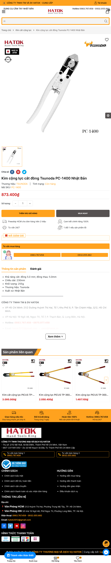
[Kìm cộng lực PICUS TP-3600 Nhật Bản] (55, 375)
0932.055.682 (84, 255)
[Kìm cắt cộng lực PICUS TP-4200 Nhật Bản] (19, 375)
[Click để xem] (55, 91)
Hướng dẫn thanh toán (70, 481)
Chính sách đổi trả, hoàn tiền (17, 481)
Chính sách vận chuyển (15, 486)
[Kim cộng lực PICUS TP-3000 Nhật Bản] (92, 375)
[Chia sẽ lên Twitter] (24, 172)
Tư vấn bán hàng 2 (71, 454)
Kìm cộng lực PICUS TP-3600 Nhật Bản (55, 394)
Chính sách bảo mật (13, 475)
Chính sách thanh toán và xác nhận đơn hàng (25, 491)
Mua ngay (83, 213)
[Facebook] (4, 525)
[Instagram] (23, 525)
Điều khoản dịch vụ (69, 491)
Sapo (102, 551)
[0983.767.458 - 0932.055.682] (91, 9)
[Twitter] (10, 525)
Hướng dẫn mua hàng (70, 475)
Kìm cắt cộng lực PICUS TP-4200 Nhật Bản (17, 394)
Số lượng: (6, 203)
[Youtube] (16, 525)
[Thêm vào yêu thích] (107, 39)
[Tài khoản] (100, 3)
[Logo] (55, 11)
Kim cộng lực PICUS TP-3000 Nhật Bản (92, 394)
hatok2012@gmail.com (19, 520)
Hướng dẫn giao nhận (70, 486)
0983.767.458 (37, 255)
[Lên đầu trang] (106, 535)
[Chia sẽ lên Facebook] (12, 172)
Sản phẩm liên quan (18, 352)
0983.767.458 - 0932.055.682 (27, 515)
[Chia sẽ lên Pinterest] (18, 172)
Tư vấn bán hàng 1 (16, 454)
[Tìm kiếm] (106, 21)
